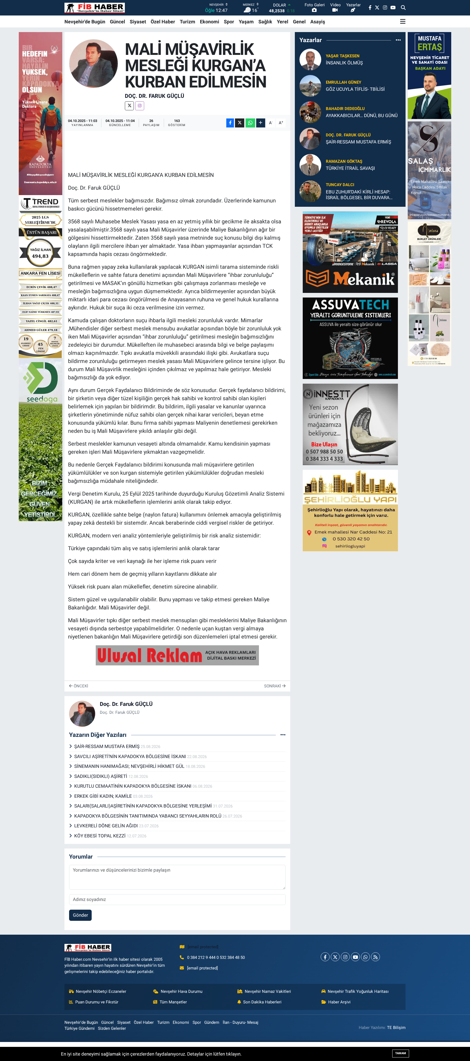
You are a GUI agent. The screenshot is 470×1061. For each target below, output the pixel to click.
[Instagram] (139, 105)
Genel (299, 21)
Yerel (282, 21)
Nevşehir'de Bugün (84, 21)
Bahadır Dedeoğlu (345, 108)
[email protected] (203, 946)
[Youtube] (355, 956)
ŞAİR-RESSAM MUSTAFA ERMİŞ (107, 746)
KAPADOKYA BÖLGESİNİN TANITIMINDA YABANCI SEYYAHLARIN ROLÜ (148, 816)
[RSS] (375, 956)
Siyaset (138, 21)
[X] (129, 105)
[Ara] (403, 7)
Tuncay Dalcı (340, 184)
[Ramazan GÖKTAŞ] (310, 164)
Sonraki (273, 686)
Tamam (400, 1053)
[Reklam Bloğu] (350, 251)
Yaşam (246, 21)
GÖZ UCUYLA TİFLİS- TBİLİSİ (355, 89)
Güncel (117, 21)
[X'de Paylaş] (239, 122)
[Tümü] (398, 40)
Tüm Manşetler (173, 1002)
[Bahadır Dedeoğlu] (310, 111)
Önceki (80, 686)
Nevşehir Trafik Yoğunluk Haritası (358, 991)
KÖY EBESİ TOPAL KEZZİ (100, 835)
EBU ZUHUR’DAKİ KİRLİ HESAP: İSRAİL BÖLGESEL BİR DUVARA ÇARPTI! (358, 195)
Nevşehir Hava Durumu (181, 991)
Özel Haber (163, 21)
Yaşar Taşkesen (343, 56)
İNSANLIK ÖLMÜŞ (344, 62)
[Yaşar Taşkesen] (310, 59)
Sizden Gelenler (112, 1028)
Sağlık (265, 21)
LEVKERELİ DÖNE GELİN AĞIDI (106, 825)
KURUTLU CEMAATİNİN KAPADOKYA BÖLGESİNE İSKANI (133, 786)
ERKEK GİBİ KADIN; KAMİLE (103, 796)
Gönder (80, 915)
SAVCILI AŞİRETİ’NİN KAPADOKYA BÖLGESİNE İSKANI (130, 756)
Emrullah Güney (343, 82)
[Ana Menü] (403, 21)
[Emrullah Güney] (310, 85)
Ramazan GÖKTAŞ (344, 161)
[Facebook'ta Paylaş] (230, 122)
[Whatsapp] (365, 956)
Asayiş (317, 21)
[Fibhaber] (94, 7)
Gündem (211, 1022)
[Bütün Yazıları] (283, 734)
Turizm (187, 21)
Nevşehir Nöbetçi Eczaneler (101, 991)
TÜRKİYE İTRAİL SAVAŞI (350, 168)
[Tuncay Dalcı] (310, 190)
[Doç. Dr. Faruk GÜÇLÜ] (93, 63)
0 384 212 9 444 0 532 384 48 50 (216, 957)
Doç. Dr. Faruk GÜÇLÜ (154, 96)
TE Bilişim (396, 1027)
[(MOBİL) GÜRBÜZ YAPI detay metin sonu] (177, 655)
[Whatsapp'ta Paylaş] (250, 122)
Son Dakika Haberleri (262, 1002)
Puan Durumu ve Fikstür (96, 1002)
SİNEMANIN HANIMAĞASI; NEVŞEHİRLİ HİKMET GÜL (129, 766)
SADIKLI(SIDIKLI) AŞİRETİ (101, 776)
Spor (229, 21)
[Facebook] (325, 956)
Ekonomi (209, 21)
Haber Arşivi (339, 1002)
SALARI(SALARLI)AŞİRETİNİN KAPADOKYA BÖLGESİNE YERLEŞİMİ (143, 806)
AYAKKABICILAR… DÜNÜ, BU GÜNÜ (362, 115)
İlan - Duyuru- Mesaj (240, 1022)
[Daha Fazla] (260, 122)
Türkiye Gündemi (79, 1028)
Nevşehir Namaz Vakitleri (268, 991)
